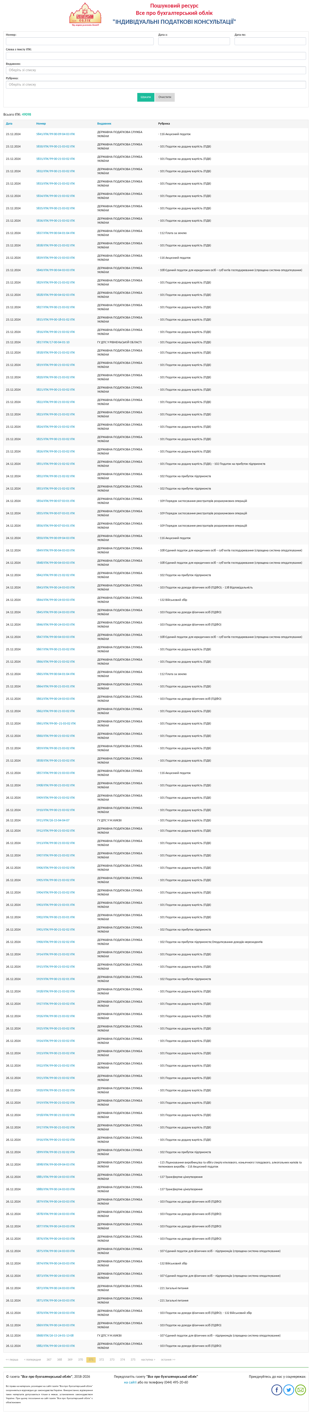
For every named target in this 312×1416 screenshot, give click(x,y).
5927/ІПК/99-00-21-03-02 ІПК (55, 1004)
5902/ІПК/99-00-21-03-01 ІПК (55, 917)
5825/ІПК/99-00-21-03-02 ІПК (55, 439)
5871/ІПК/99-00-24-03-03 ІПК (55, 1300)
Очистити (165, 97)
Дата (9, 123)
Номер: (11, 35)
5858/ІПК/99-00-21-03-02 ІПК (55, 760)
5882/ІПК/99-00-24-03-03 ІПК (55, 1346)
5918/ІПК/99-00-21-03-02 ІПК (55, 1115)
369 (70, 1360)
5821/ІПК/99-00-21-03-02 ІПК (55, 390)
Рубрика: (12, 78)
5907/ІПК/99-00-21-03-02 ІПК (55, 855)
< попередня (32, 1360)
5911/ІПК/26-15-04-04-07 (52, 820)
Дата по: (240, 35)
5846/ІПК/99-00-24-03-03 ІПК (55, 624)
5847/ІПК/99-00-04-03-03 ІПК (55, 637)
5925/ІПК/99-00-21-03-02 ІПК (55, 1028)
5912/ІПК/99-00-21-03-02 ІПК (55, 831)
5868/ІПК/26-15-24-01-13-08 (55, 1335)
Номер (41, 123)
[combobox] (156, 70)
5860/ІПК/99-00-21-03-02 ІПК (55, 736)
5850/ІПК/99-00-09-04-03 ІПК (55, 538)
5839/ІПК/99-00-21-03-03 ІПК (55, 258)
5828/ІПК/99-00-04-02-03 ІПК (55, 295)
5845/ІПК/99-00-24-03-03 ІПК (55, 612)
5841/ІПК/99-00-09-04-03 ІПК (55, 134)
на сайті (130, 1382)
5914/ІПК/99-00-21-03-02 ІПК (55, 954)
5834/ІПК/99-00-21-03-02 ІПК (55, 196)
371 (91, 1360)
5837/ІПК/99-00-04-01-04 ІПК (55, 233)
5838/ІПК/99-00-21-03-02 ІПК (55, 245)
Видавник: (13, 64)
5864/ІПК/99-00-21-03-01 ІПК (55, 686)
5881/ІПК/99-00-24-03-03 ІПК (55, 1177)
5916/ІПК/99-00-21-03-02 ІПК (55, 1140)
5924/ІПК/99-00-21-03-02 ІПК (55, 1041)
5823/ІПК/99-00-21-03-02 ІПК (55, 414)
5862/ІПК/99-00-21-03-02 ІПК (55, 711)
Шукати (146, 97)
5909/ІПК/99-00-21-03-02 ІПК (55, 798)
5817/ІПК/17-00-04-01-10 (52, 342)
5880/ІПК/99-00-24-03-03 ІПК (55, 1189)
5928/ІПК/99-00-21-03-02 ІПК (55, 991)
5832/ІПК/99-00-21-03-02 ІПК (55, 171)
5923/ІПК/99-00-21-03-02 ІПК (55, 1053)
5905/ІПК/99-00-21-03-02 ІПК (55, 880)
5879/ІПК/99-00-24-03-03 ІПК (55, 1202)
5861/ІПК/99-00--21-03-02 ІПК (56, 723)
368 (59, 1360)
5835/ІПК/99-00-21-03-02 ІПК (55, 208)
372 (101, 1360)
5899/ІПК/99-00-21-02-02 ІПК (55, 1152)
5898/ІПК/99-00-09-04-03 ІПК (55, 1164)
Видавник (104, 123)
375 (133, 1360)
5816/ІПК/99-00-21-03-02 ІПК (55, 332)
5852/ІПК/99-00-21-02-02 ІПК (55, 476)
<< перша (12, 1360)
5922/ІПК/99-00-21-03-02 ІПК (55, 1065)
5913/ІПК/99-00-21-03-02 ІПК (55, 843)
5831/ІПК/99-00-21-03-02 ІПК (55, 159)
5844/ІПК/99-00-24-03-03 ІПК (55, 600)
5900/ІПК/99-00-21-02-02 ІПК (55, 942)
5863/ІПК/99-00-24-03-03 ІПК (55, 699)
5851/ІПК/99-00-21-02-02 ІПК (55, 464)
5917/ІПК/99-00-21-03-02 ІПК (55, 1127)
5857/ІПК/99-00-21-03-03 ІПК (55, 773)
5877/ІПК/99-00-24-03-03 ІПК (55, 1226)
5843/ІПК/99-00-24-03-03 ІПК (55, 587)
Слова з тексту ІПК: (19, 49)
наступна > (148, 1360)
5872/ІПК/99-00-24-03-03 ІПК (55, 1288)
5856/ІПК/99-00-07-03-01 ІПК (55, 526)
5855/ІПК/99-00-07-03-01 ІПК (55, 513)
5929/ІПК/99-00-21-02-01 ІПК (55, 979)
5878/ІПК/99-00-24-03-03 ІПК (55, 1214)
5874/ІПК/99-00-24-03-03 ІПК (55, 1263)
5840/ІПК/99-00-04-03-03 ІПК (55, 270)
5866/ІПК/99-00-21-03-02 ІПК (55, 662)
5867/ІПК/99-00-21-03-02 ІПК (55, 649)
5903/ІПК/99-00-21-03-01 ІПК (55, 905)
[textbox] (156, 70)
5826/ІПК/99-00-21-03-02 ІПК (55, 451)
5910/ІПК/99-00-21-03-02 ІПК (55, 810)
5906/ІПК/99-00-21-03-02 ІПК (55, 868)
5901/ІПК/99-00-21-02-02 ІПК (55, 929)
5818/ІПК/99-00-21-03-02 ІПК (55, 352)
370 (80, 1360)
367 (49, 1360)
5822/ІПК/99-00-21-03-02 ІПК (55, 402)
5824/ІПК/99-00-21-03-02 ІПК (55, 427)
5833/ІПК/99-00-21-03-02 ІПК (55, 183)
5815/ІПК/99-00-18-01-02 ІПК (55, 319)
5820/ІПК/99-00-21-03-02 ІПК (55, 377)
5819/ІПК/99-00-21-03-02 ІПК (55, 365)
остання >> (168, 1360)
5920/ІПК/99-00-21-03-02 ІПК (55, 1090)
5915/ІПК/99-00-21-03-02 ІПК (55, 967)
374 (122, 1360)
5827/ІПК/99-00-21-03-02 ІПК (55, 307)
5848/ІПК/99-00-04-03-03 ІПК (55, 563)
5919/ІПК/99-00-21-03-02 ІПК (55, 1103)
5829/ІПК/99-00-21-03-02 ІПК (55, 282)
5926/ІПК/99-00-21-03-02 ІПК (55, 1016)
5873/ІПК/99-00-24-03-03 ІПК (55, 1276)
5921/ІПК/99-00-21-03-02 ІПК (55, 1078)
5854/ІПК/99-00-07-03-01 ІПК (55, 501)
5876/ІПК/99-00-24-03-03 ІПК (55, 1239)
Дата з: (163, 35)
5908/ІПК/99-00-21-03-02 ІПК (55, 785)
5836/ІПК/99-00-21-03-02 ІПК (55, 221)
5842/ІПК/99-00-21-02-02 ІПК (55, 575)
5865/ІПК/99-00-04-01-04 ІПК (55, 674)
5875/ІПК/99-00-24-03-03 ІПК (55, 1251)
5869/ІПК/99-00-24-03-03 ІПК (55, 1325)
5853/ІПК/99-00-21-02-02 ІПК (55, 488)
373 (112, 1360)
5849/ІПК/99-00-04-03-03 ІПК (55, 550)
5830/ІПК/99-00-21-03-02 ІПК (55, 146)
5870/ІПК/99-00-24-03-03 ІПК (55, 1313)
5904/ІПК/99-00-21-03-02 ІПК (55, 892)
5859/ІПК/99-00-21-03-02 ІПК (55, 748)
